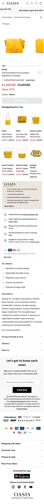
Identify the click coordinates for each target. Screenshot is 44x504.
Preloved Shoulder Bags (22, 17)
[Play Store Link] (21, 477)
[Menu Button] (3, 3)
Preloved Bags (6, 17)
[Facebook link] (24, 488)
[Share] (39, 17)
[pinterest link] (18, 488)
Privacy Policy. (29, 410)
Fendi (4, 67)
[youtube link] (30, 488)
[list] (21, 42)
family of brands (20, 402)
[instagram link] (12, 488)
